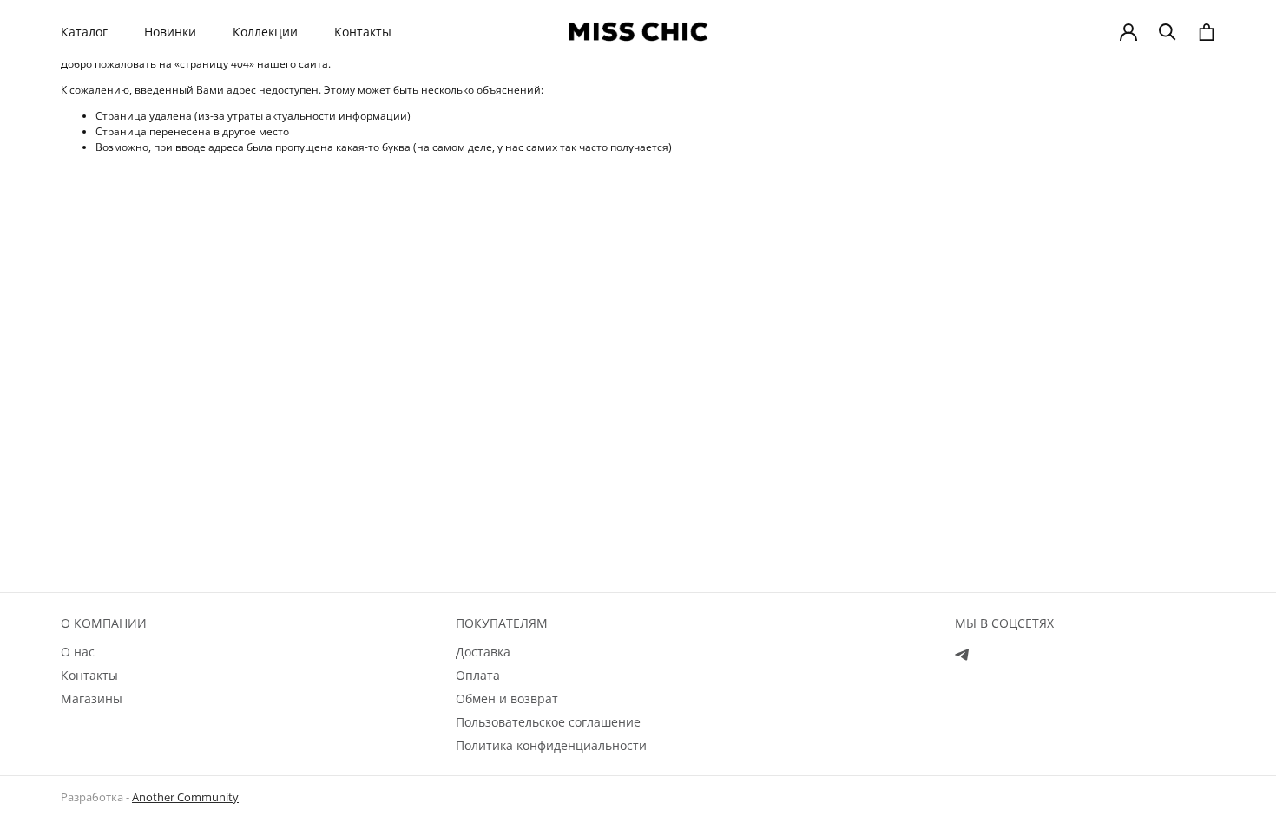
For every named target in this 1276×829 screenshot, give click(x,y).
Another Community (185, 797)
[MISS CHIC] (638, 31)
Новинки (170, 32)
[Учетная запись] (1128, 32)
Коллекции (265, 32)
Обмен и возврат (507, 698)
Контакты (362, 32)
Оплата (478, 675)
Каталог (84, 32)
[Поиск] (1167, 32)
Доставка (483, 651)
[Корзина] (1206, 32)
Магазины (91, 698)
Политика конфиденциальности (551, 745)
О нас (78, 651)
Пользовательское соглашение (548, 722)
